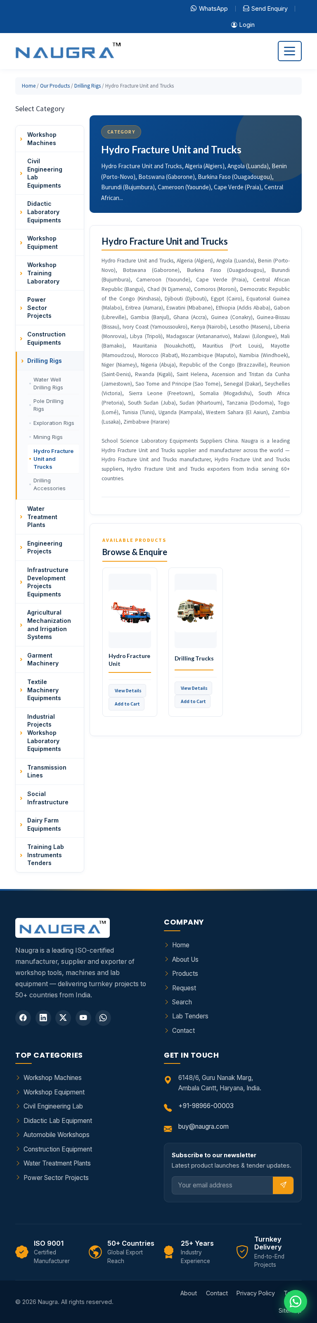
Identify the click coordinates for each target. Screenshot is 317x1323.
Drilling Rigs (87, 85)
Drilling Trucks (194, 658)
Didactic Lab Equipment (58, 1121)
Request (184, 988)
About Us (185, 959)
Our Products (55, 85)
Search (182, 1002)
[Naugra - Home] (68, 51)
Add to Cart (127, 704)
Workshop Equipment (54, 1092)
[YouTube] (83, 1018)
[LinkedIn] (43, 1018)
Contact (183, 1031)
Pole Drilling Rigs (48, 405)
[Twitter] (63, 1018)
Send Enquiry (269, 8)
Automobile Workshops (57, 1135)
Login (247, 24)
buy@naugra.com (203, 1126)
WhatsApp (213, 8)
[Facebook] (23, 1018)
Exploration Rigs (53, 423)
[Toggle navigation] (290, 51)
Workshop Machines (53, 1078)
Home (28, 85)
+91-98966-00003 (206, 1106)
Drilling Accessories (49, 484)
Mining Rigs (48, 437)
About (188, 1293)
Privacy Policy (256, 1293)
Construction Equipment (58, 1149)
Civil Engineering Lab (53, 1106)
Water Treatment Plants (57, 1163)
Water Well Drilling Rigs (48, 383)
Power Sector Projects (56, 1178)
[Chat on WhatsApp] (295, 1301)
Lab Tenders (190, 1016)
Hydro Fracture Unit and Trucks (53, 459)
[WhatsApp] (103, 1018)
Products (185, 973)
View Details (128, 690)
